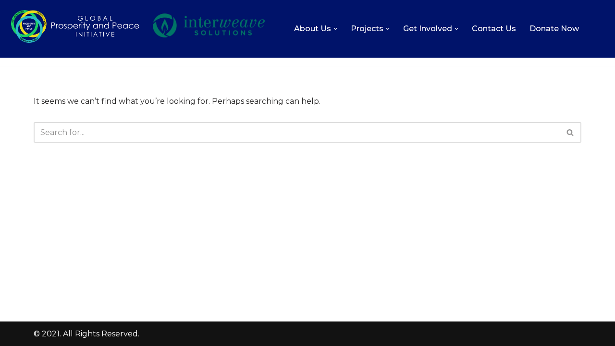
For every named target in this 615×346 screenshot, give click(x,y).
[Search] (570, 132)
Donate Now (554, 28)
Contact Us (494, 28)
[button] (335, 29)
